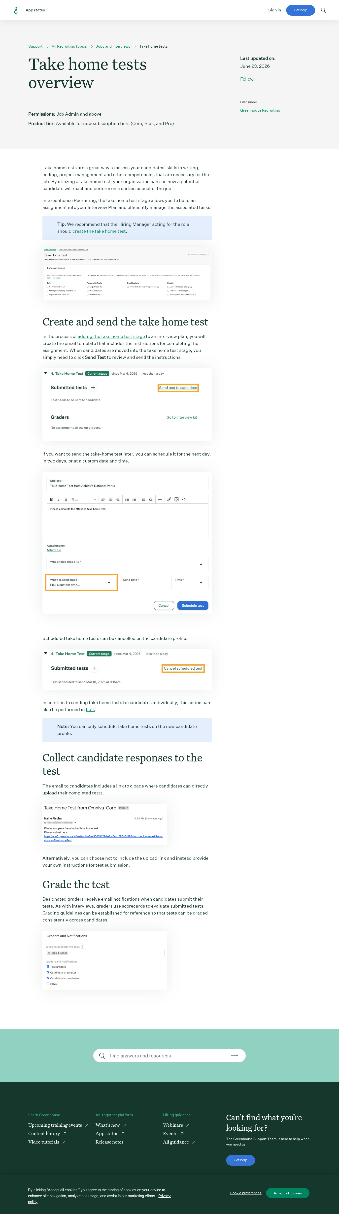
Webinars (173, 1125)
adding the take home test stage (111, 336)
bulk (90, 709)
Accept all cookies (288, 1193)
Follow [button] (247, 79)
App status (107, 1133)
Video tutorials (44, 1142)
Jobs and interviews (113, 46)
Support (35, 46)
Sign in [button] (274, 10)
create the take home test (99, 231)
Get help (300, 10)
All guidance (176, 1142)
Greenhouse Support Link (16, 10)
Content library (44, 1133)
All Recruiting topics (69, 46)
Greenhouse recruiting (260, 110)
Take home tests (153, 46)
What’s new (108, 1125)
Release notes (109, 1142)
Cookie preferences (246, 1193)
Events (170, 1133)
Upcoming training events (55, 1125)
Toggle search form (323, 10)
